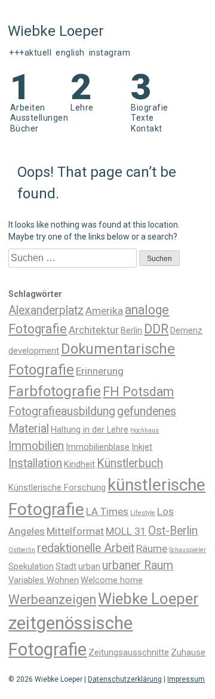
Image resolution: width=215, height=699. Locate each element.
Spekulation (31, 566)
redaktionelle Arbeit (85, 548)
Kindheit (79, 464)
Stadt (66, 566)
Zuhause (188, 652)
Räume (151, 548)
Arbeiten (27, 107)
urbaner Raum (137, 565)
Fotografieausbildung (61, 411)
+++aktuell (30, 52)
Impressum (186, 679)
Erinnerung (100, 371)
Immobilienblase (98, 447)
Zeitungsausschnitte (128, 652)
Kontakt (146, 128)
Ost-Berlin (173, 531)
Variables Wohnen (43, 580)
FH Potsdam (138, 391)
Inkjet (141, 447)
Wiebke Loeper (148, 599)
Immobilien (36, 446)
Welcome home (112, 580)
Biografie (149, 107)
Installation (35, 463)
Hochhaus (144, 430)
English (70, 52)
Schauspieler (187, 550)
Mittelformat (75, 531)
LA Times (107, 511)
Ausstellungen (39, 117)
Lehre (82, 107)
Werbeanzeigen (52, 599)
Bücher (24, 128)
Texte (142, 117)
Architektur (94, 330)
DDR (156, 328)
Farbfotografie (54, 391)
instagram (110, 52)
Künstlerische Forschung (57, 487)
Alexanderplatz (46, 310)
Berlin (131, 330)
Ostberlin (21, 550)
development (33, 350)
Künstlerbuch (130, 463)
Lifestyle (142, 513)
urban (89, 566)
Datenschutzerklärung (125, 679)
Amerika (104, 311)
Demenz (186, 330)
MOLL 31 (126, 531)
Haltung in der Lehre (89, 429)
